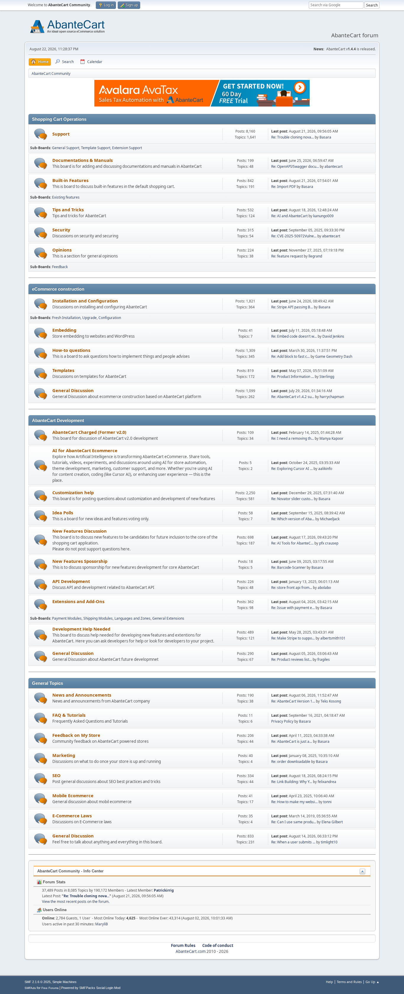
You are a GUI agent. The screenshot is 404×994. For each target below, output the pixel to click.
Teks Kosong (331, 701)
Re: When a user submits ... (293, 842)
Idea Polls (62, 512)
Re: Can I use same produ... (293, 821)
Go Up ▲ (372, 981)
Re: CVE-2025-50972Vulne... (293, 236)
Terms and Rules (349, 981)
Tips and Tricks (68, 209)
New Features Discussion (79, 531)
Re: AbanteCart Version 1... (293, 701)
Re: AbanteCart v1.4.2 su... (292, 396)
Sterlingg (326, 376)
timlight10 (329, 842)
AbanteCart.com (191, 951)
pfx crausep (328, 543)
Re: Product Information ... (292, 376)
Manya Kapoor (331, 438)
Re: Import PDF (283, 186)
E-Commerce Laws (72, 816)
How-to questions (71, 350)
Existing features (66, 197)
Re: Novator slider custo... (292, 498)
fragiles (323, 659)
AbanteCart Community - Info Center (70, 871)
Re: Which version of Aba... (292, 518)
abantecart (333, 166)
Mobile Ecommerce (72, 795)
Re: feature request (287, 256)
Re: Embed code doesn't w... (294, 336)
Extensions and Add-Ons (78, 601)
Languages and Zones (132, 618)
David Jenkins (333, 336)
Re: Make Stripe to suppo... (293, 638)
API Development (71, 581)
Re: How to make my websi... (294, 801)
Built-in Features (70, 180)
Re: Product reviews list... (291, 659)
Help (329, 981)
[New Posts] (40, 134)
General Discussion (73, 390)
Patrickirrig (164, 890)
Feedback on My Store (76, 735)
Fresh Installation (66, 317)
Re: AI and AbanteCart (289, 215)
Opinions (62, 250)
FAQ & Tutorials (68, 715)
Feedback (60, 266)
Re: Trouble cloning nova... (292, 137)
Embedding (64, 330)
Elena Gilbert (332, 821)
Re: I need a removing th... (292, 438)
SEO (56, 775)
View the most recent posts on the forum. (75, 901)
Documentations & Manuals (82, 160)
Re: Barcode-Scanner (288, 567)
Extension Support (127, 147)
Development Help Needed (81, 629)
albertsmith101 (332, 638)
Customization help (73, 492)
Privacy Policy (282, 721)
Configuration (109, 317)
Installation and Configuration (85, 301)
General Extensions (168, 618)
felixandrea (327, 781)
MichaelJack (330, 518)
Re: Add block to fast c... (290, 356)
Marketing (63, 755)
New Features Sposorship (79, 561)
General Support (65, 147)
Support (61, 134)
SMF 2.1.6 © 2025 (38, 982)
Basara (325, 137)
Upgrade (89, 317)
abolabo (324, 587)
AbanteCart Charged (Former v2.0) (89, 432)
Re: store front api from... (291, 587)
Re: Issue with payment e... (293, 607)
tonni (327, 801)
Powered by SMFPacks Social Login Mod (90, 988)
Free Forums (50, 988)
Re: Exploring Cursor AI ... (292, 468)
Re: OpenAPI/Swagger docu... (295, 166)
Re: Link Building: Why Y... (291, 781)
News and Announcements (81, 695)
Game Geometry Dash (333, 356)
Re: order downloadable (291, 761)
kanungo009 (323, 215)
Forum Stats (53, 882)
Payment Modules (67, 618)
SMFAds (30, 988)
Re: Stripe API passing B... (292, 307)
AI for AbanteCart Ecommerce (84, 450)
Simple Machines (64, 982)
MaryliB (101, 924)
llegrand (315, 256)
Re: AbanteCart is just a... (291, 741)
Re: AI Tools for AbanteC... (292, 543)
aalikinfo (325, 468)
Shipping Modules (98, 618)
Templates (63, 370)
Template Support (95, 147)
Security (61, 230)
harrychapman (332, 396)
